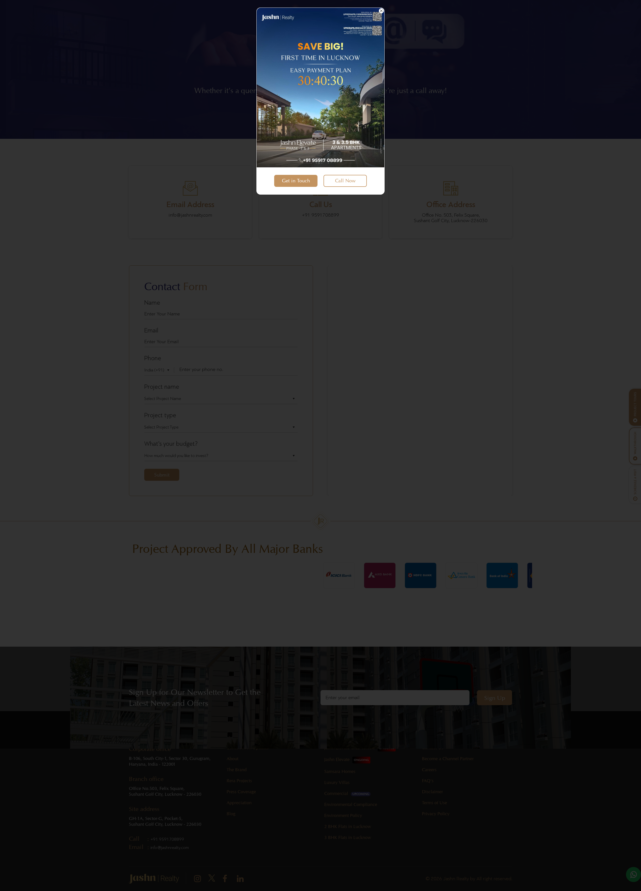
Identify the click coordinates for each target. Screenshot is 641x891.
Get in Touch (296, 181)
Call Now (345, 181)
